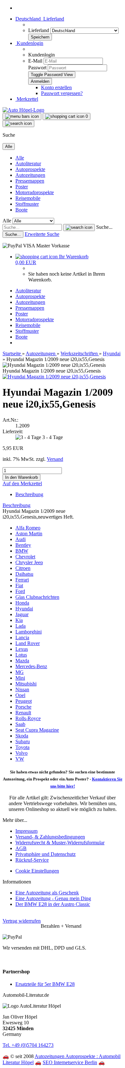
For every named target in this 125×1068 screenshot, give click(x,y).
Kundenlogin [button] (29, 43)
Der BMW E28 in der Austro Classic (52, 904)
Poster (21, 186)
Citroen (22, 568)
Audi (20, 539)
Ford (20, 591)
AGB (21, 848)
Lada (20, 626)
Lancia (22, 637)
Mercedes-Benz (31, 666)
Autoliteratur (28, 163)
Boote (21, 209)
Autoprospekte (30, 169)
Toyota (22, 747)
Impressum (26, 831)
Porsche (23, 707)
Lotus (21, 655)
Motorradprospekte (34, 192)
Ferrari (22, 579)
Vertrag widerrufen (22, 921)
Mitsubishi (26, 683)
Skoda (21, 735)
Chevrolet (25, 556)
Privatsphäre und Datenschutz (45, 854)
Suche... (104, 227)
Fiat (19, 585)
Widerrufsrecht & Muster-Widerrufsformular (59, 842)
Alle (19, 157)
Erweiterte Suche (42, 234)
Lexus (21, 649)
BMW (21, 551)
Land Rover (27, 643)
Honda (22, 603)
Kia (19, 620)
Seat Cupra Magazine (37, 730)
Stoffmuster (27, 204)
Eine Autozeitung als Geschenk (47, 892)
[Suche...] (79, 227)
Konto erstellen (56, 87)
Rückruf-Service (32, 860)
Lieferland (39, 30)
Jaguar (22, 614)
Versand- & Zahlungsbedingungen (50, 837)
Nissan (22, 689)
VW (19, 759)
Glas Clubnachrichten (37, 597)
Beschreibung (29, 494)
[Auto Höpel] (23, 110)
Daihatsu (24, 574)
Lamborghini (28, 631)
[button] (39, 19)
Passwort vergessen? (62, 93)
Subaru (22, 741)
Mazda (22, 660)
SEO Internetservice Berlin (70, 1062)
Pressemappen (29, 181)
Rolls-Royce (28, 718)
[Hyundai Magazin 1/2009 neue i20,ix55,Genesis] (54, 376)
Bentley (23, 545)
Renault (23, 712)
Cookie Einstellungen (37, 871)
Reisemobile (27, 198)
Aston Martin (28, 533)
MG (19, 672)
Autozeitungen (30, 175)
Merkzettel (26, 99)
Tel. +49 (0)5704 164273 (28, 1045)
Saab (20, 724)
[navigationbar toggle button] (22, 116)
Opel (20, 695)
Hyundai (24, 608)
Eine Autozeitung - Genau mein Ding (53, 898)
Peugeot (23, 701)
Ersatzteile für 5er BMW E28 (45, 984)
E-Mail (35, 61)
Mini (20, 678)
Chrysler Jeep (29, 562)
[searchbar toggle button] (18, 123)
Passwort (37, 67)
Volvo (21, 753)
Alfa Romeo (27, 527)
